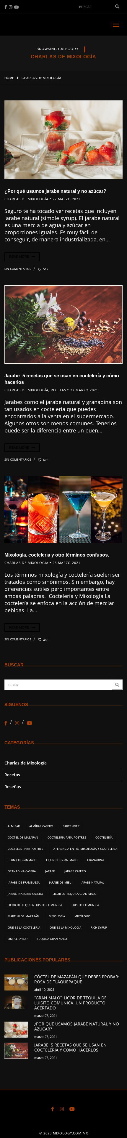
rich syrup (99, 927)
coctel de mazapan (23, 837)
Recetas (58, 390)
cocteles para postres (25, 849)
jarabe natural (92, 882)
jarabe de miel (60, 882)
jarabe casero (75, 871)
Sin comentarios (17, 269)
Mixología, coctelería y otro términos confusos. (56, 554)
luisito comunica (85, 905)
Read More (19, 256)
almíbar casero (41, 826)
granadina (95, 860)
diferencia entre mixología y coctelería (85, 849)
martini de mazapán (23, 916)
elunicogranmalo (22, 860)
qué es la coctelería (24, 927)
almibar (14, 826)
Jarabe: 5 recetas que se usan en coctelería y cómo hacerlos (70, 1047)
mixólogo (82, 916)
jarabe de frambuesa (24, 882)
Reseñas (12, 786)
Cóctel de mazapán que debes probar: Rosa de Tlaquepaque (76, 979)
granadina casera (22, 871)
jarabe (50, 871)
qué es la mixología (65, 927)
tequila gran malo (52, 939)
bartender (71, 826)
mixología (57, 916)
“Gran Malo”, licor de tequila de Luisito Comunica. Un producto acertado (70, 1003)
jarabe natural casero (25, 894)
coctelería (104, 837)
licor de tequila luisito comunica (35, 905)
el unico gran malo (62, 860)
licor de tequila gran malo (75, 894)
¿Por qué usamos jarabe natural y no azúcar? (55, 191)
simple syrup (17, 939)
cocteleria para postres (67, 837)
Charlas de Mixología (26, 199)
